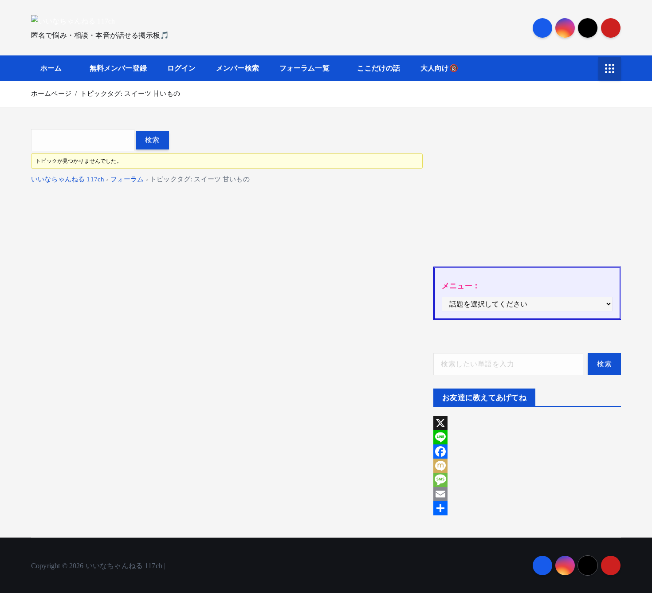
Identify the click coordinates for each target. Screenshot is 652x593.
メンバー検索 (237, 68)
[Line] (527, 437)
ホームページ (51, 93)
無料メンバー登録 (118, 68)
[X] (527, 423)
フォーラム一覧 (304, 68)
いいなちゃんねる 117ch (67, 179)
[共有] (527, 508)
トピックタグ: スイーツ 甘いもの (130, 93)
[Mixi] (527, 466)
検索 (604, 364)
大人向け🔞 (439, 68)
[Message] (527, 480)
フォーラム (127, 179)
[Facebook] (527, 451)
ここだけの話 (378, 68)
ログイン (181, 68)
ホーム (51, 68)
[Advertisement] (527, 191)
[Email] (527, 494)
